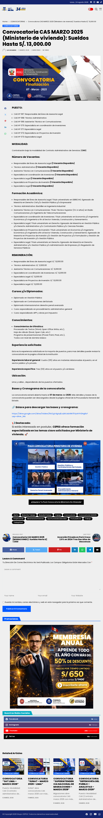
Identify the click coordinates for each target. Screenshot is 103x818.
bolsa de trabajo (28, 515)
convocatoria (69, 515)
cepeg (58, 515)
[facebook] (91, 2)
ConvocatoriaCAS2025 (88, 515)
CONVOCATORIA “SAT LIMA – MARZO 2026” (12, 781)
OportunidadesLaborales (57, 519)
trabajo (88, 519)
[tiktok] (101, 2)
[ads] (51, 667)
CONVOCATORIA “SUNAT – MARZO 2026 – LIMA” (38, 781)
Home (5, 21)
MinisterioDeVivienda (35, 519)
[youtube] (98, 2)
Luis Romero (11, 50)
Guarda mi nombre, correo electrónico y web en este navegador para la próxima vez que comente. (48, 602)
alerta (16, 515)
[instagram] (94, 2)
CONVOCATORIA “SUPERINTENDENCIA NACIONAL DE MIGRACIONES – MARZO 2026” (63, 784)
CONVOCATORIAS (18, 21)
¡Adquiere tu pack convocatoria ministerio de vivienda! (56, 502)
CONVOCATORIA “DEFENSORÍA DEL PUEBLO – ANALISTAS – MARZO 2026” (89, 784)
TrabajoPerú (18, 522)
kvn (56, 814)
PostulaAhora (76, 519)
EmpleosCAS (18, 519)
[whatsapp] (99, 814)
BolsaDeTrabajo (45, 515)
